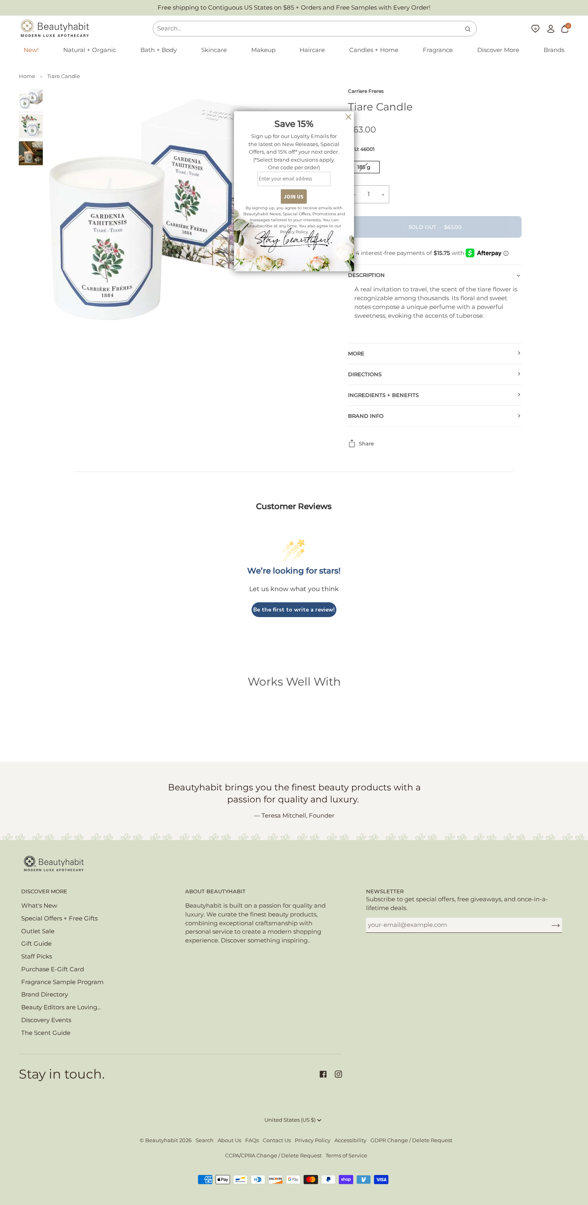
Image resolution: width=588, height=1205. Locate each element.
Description (366, 275)
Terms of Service (346, 1156)
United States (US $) (290, 1120)
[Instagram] (338, 1074)
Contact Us (277, 1140)
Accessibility (350, 1140)
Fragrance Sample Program (62, 982)
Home (27, 76)
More (356, 354)
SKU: (361, 149)
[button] (89, 50)
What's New (39, 905)
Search (205, 1140)
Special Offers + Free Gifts (59, 918)
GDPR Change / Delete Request (411, 1140)
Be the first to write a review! (294, 610)
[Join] (549, 924)
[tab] (438, 302)
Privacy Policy (312, 1140)
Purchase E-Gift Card (52, 969)
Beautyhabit (161, 1140)
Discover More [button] (44, 891)
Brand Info (366, 416)
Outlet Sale (37, 931)
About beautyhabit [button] (215, 891)
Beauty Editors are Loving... (61, 1007)
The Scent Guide (45, 1033)
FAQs (252, 1140)
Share (366, 444)
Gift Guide (36, 943)
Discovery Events (46, 1020)
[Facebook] (323, 1074)
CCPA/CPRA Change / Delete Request (273, 1156)
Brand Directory (44, 994)
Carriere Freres (366, 91)
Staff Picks (36, 956)
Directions (365, 374)
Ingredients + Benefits (383, 395)
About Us (229, 1140)
